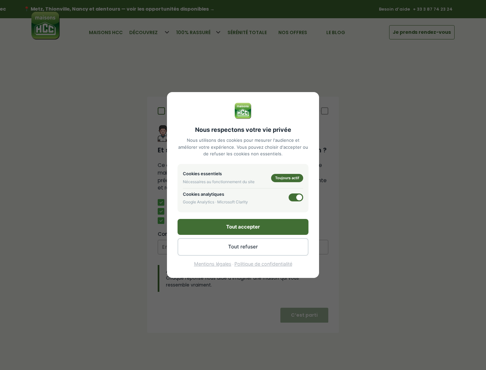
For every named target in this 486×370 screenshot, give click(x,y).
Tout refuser (243, 246)
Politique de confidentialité (263, 264)
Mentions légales (212, 264)
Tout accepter (243, 227)
